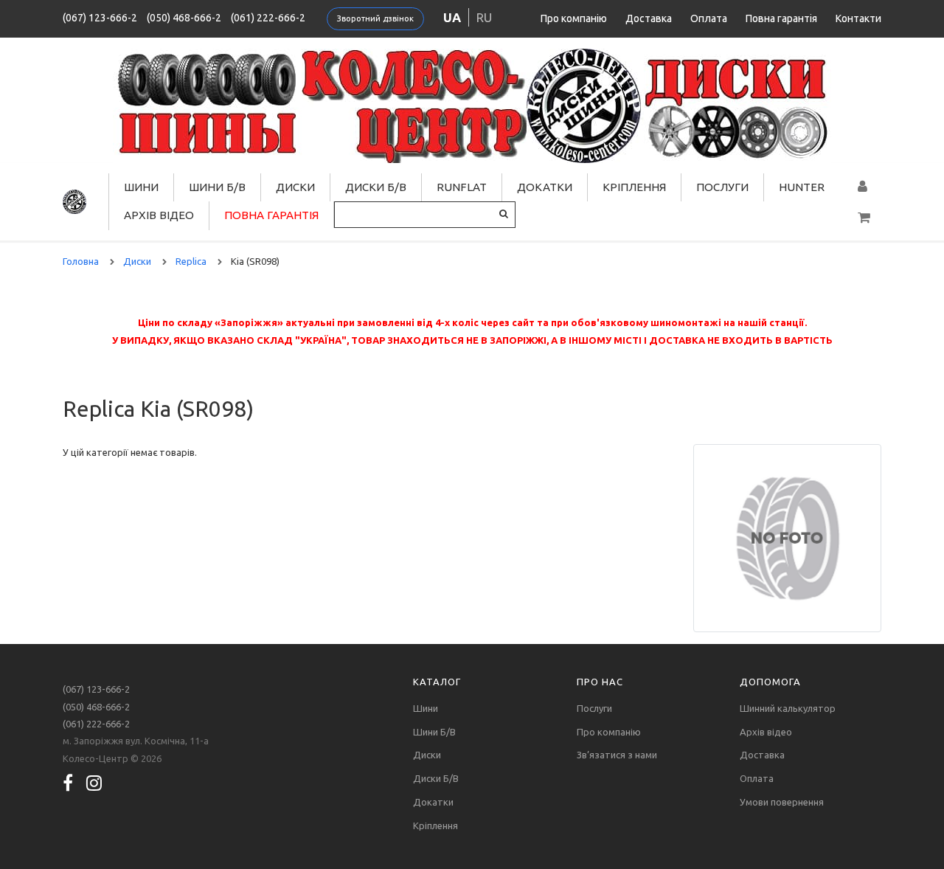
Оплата (708, 18)
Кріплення (634, 187)
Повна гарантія (781, 18)
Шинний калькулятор (788, 708)
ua (452, 17)
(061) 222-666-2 (268, 18)
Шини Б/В (217, 187)
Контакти (858, 18)
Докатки (544, 187)
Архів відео (159, 215)
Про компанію (574, 18)
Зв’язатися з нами (617, 754)
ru (484, 17)
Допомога (770, 681)
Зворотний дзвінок (375, 18)
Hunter (802, 187)
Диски (295, 187)
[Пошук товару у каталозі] (504, 213)
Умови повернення (782, 802)
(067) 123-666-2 (100, 18)
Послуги (722, 187)
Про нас (600, 681)
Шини (141, 187)
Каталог (437, 681)
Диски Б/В (375, 187)
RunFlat (462, 187)
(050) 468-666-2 (184, 18)
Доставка (648, 18)
